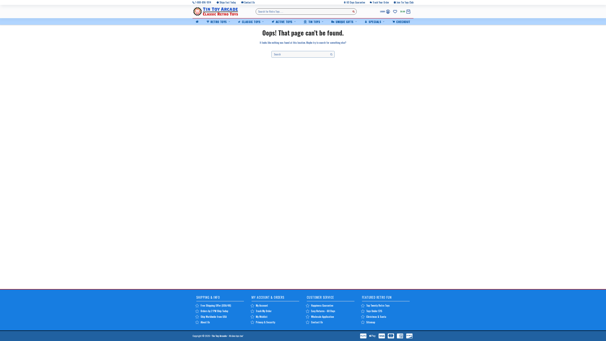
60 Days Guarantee (356, 2)
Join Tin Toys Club (404, 2)
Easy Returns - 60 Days (323, 311)
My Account (262, 305)
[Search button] (353, 12)
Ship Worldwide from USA (214, 317)
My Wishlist (261, 317)
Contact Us (249, 2)
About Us (205, 322)
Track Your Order (381, 2)
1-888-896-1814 (203, 2)
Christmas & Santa (376, 317)
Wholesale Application (322, 317)
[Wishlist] (395, 12)
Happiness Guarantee (322, 305)
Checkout (403, 21)
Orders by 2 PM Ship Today (214, 311)
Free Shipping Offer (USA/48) (216, 305)
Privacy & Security (265, 322)
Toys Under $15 (374, 311)
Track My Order (264, 311)
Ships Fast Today (228, 2)
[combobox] (303, 11)
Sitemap (370, 322)
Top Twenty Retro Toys (378, 305)
